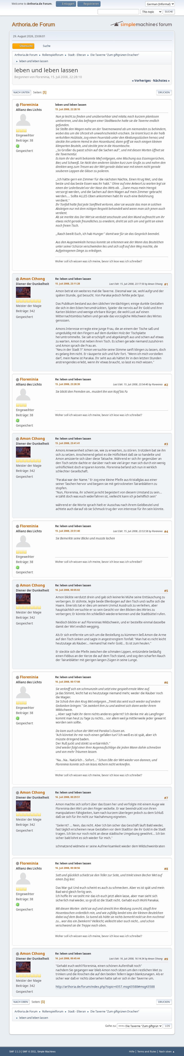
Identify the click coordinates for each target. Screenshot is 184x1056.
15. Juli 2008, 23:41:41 (67, 443)
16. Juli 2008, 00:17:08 (67, 681)
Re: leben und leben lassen (73, 279)
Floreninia (29, 104)
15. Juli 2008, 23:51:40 (67, 530)
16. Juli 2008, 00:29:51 (67, 797)
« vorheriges (141, 81)
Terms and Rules (146, 1051)
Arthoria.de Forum (33, 24)
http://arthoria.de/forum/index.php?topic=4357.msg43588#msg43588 (105, 987)
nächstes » (161, 81)
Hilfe (131, 1051)
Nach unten (21, 92)
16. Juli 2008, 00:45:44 (67, 958)
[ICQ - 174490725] (18, 146)
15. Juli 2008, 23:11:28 (67, 283)
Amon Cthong (32, 278)
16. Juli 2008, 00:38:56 (67, 868)
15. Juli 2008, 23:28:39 (67, 384)
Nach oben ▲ (167, 1051)
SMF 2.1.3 (14, 1051)
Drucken (164, 92)
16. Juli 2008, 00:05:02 (67, 590)
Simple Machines (46, 1051)
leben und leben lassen (70, 105)
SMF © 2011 (29, 1051)
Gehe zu (110, 1026)
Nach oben (20, 1001)
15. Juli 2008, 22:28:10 (67, 109)
